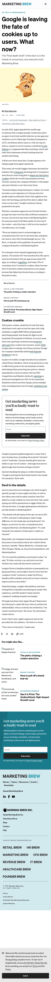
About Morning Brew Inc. (13, 814)
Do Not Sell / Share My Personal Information (16, 900)
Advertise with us (10, 818)
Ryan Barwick (11, 111)
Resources (24, 782)
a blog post (19, 171)
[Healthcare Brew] (17, 869)
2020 (43, 344)
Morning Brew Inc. (16, 886)
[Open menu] (46, 4)
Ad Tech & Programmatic (18, 120)
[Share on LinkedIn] (12, 634)
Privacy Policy (11, 959)
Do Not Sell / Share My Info (35, 962)
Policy (8, 969)
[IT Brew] (36, 862)
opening (37, 376)
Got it (25, 975)
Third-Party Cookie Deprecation (13, 123)
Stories (6, 782)
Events (34, 782)
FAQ (5, 830)
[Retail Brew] (12, 847)
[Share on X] (7, 634)
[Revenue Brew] (14, 862)
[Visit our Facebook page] (8, 796)
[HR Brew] (33, 847)
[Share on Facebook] (2, 634)
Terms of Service (8, 897)
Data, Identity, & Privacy (37, 120)
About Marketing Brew (13, 791)
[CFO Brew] (40, 855)
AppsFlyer (22, 262)
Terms (35, 966)
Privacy (5, 893)
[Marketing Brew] (15, 855)
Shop (5, 822)
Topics (14, 782)
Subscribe (25, 435)
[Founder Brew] (14, 876)
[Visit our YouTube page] (13, 796)
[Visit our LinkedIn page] (4, 796)
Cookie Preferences (9, 903)
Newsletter (9, 785)
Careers (6, 826)
